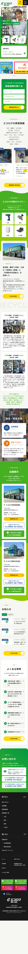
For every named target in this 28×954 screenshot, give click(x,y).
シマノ (13, 141)
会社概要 (4, 863)
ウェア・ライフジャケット (14, 137)
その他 (5, 827)
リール (10, 134)
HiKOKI (16, 144)
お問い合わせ (17, 859)
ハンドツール (17, 130)
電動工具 (12, 128)
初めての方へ (5, 802)
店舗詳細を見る (14, 519)
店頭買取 (4, 806)
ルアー (15, 134)
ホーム (3, 859)
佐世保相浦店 (7, 843)
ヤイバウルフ (18, 141)
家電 (5, 824)
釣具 (20, 132)
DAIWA (8, 141)
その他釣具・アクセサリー (14, 139)
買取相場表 (5, 809)
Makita (11, 144)
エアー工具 (10, 130)
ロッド (6, 134)
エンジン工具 (18, 128)
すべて (4, 614)
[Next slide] (25, 170)
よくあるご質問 (5, 872)
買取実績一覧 (5, 813)
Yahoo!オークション (7, 850)
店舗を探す (5, 839)
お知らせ (11, 614)
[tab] (11, 75)
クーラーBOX (20, 134)
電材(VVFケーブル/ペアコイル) (12, 132)
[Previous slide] (2, 170)
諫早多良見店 (7, 846)
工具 (8, 128)
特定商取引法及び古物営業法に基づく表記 (19, 864)
